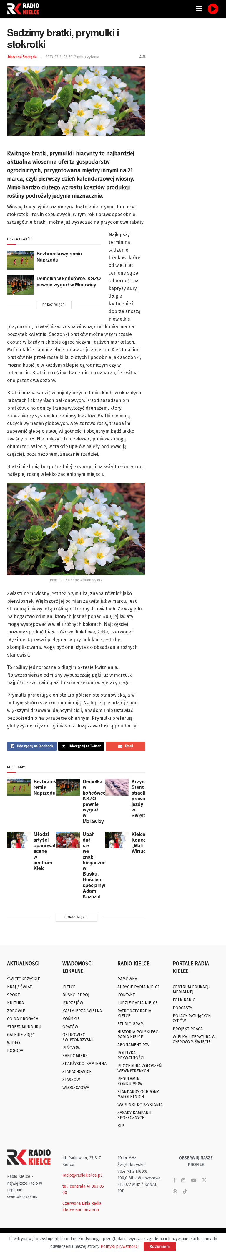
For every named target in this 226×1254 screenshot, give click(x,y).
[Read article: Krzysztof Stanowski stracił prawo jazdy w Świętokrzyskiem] (117, 787)
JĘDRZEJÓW (72, 1002)
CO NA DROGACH (22, 1018)
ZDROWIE (16, 1010)
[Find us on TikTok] (185, 1191)
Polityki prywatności (120, 1246)
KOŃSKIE (71, 1018)
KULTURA (15, 1002)
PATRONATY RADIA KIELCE (134, 1013)
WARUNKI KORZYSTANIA (140, 1104)
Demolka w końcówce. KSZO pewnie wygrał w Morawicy (68, 281)
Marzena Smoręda (22, 57)
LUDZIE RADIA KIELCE (137, 1002)
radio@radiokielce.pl (82, 1175)
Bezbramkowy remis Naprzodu (59, 256)
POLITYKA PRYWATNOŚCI (130, 1055)
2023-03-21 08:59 (59, 57)
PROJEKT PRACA (188, 1028)
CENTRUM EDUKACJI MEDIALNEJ (191, 989)
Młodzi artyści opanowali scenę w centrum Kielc (45, 851)
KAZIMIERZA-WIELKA (82, 1010)
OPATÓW (70, 1026)
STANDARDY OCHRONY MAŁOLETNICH (138, 1094)
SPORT (13, 994)
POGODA (15, 1050)
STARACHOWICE (77, 1071)
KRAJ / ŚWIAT (19, 987)
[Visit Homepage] (24, 9)
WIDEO (13, 1042)
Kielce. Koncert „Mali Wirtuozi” (142, 843)
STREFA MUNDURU (24, 1026)
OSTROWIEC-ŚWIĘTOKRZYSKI (77, 1037)
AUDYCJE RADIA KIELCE (138, 987)
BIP (120, 1125)
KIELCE (68, 987)
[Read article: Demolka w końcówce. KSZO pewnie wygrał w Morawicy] (20, 284)
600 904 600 (87, 1210)
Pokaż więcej (54, 305)
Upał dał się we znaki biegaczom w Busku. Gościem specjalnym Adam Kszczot (95, 865)
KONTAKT (126, 994)
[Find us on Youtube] (193, 1180)
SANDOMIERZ (75, 1055)
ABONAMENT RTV (133, 1044)
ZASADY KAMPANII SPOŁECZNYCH (134, 1115)
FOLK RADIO (184, 999)
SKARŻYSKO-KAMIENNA (84, 1063)
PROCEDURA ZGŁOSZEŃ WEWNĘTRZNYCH (139, 1068)
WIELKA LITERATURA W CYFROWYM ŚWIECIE (194, 1039)
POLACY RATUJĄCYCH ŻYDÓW (192, 1018)
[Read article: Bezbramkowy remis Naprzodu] (20, 260)
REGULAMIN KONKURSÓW (130, 1081)
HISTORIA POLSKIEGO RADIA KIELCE (138, 1034)
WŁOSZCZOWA (75, 1087)
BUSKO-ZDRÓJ (75, 994)
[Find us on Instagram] (183, 1180)
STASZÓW (71, 1079)
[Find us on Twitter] (204, 1180)
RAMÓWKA (127, 979)
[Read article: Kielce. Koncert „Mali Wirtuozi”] (117, 840)
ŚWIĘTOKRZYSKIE (23, 979)
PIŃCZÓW (71, 1047)
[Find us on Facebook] (174, 1180)
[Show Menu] (199, 9)
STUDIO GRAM (130, 1023)
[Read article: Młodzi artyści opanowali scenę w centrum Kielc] (19, 840)
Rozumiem (159, 1246)
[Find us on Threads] (175, 1191)
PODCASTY (182, 1007)
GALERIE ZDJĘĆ (21, 1034)
